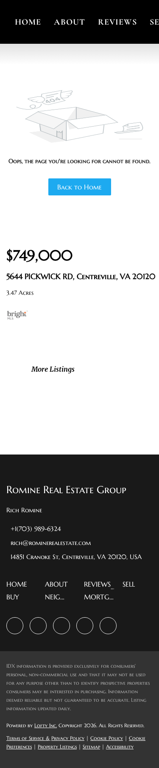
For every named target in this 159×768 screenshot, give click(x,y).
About (69, 22)
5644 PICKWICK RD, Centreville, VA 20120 (81, 276)
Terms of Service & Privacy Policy (45, 738)
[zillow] (38, 625)
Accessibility (120, 746)
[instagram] (61, 625)
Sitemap (91, 746)
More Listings (53, 369)
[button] (18, 586)
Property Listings (57, 746)
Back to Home (79, 187)
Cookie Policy (106, 738)
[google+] (108, 625)
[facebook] (14, 625)
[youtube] (84, 625)
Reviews (117, 22)
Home (28, 22)
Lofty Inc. (45, 725)
